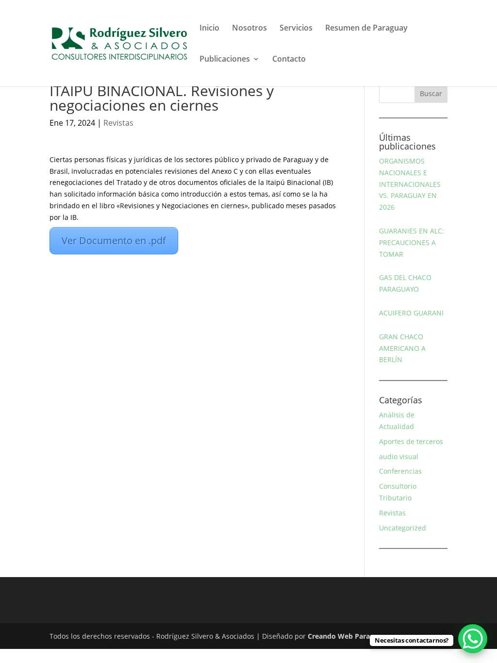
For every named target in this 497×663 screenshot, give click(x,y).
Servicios (296, 28)
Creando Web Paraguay (347, 636)
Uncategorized (402, 527)
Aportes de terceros (411, 441)
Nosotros (249, 28)
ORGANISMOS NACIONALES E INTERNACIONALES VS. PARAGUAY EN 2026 (410, 184)
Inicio (209, 28)
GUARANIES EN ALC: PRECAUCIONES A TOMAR (411, 242)
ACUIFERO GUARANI (411, 312)
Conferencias (400, 471)
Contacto (289, 59)
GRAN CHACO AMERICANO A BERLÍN (402, 348)
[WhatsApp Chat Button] (472, 638)
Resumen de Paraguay (366, 28)
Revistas (118, 122)
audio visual (398, 456)
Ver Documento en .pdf (114, 240)
